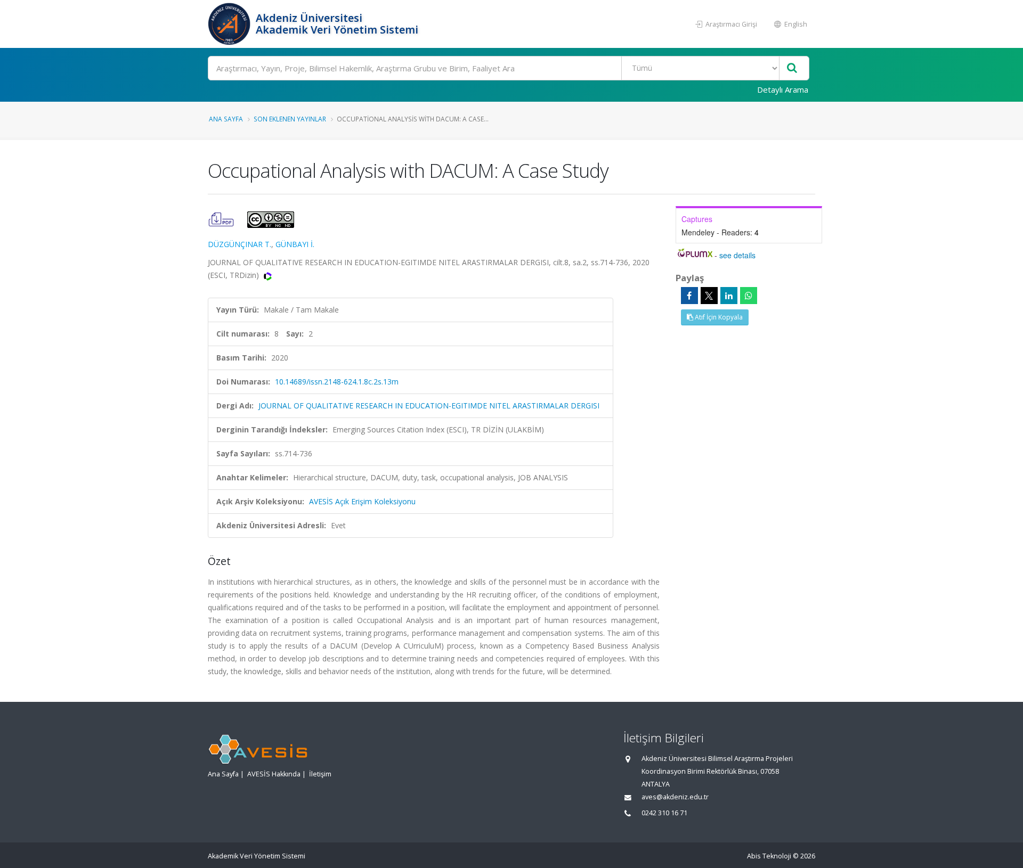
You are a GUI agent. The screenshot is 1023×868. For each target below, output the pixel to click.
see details (737, 255)
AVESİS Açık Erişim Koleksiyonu (362, 501)
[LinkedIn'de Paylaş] (728, 295)
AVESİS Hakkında (274, 774)
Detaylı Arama (782, 89)
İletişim (320, 774)
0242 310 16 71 (664, 812)
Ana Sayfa (226, 118)
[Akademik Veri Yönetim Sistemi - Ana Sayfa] (230, 24)
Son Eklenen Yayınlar (290, 118)
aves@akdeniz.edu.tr (675, 796)
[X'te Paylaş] (709, 295)
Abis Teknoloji (769, 856)
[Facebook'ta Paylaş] (689, 295)
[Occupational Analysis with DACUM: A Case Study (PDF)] (222, 219)
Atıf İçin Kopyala (718, 317)
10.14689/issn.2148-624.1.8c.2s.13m (337, 381)
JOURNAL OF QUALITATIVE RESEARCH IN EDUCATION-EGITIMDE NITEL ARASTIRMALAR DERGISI (428, 405)
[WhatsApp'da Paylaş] (748, 295)
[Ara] (792, 68)
